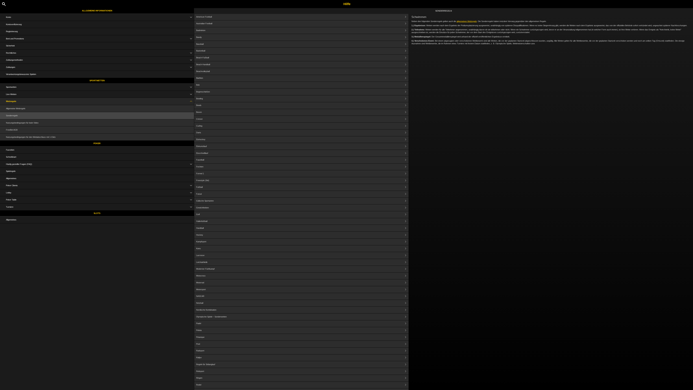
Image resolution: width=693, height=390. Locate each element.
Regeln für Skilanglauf (205, 364)
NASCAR (200, 296)
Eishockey (200, 139)
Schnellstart (11, 157)
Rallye (199, 357)
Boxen (199, 112)
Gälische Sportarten (205, 201)
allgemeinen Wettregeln (467, 21)
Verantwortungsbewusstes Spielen (21, 74)
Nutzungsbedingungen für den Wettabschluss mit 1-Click (31, 137)
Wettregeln (11, 101)
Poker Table (11, 200)
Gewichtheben (202, 208)
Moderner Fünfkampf (205, 269)
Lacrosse (200, 255)
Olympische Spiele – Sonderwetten (211, 317)
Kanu (198, 248)
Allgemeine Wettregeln (15, 108)
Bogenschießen (203, 92)
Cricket (199, 119)
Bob (198, 85)
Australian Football (204, 23)
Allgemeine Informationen (97, 11)
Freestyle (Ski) (202, 180)
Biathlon (199, 78)
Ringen (199, 378)
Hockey (199, 235)
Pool (198, 344)
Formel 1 (200, 173)
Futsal (199, 194)
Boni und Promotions (15, 39)
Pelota (199, 330)
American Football (204, 17)
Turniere (9, 207)
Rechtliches (11, 53)
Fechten (199, 167)
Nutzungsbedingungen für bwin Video (22, 123)
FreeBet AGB (12, 130)
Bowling (199, 99)
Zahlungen (10, 67)
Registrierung (12, 31)
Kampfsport (201, 241)
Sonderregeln (12, 115)
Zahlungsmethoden (14, 60)
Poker (97, 143)
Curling (199, 126)
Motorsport (201, 289)
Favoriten (10, 150)
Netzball (199, 303)
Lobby (8, 193)
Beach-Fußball (202, 58)
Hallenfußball (201, 221)
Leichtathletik (202, 262)
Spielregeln (11, 171)
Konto (8, 17)
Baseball (200, 44)
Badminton (200, 30)
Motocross (201, 276)
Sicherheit (10, 46)
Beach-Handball (203, 64)
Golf (198, 214)
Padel (198, 323)
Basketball (200, 51)
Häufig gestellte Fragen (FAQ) (19, 164)
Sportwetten (97, 80)
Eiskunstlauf (201, 146)
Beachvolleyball (203, 71)
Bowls (198, 105)
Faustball (200, 160)
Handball (200, 228)
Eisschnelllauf (202, 153)
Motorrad (200, 282)
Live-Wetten (11, 94)
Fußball (199, 187)
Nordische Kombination (206, 310)
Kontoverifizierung (14, 24)
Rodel (198, 385)
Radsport (200, 351)
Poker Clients (12, 185)
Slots (97, 213)
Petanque (200, 337)
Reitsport (200, 371)
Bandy (199, 37)
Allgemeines (11, 178)
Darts (198, 132)
